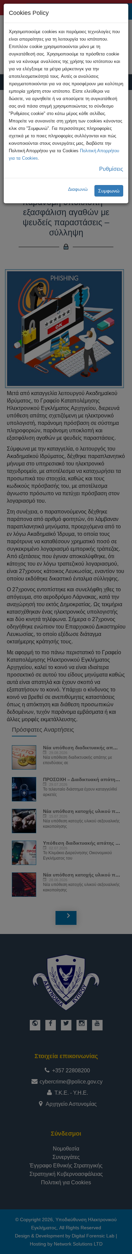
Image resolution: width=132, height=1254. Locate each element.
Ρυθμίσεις (111, 169)
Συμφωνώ (108, 190)
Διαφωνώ (78, 189)
